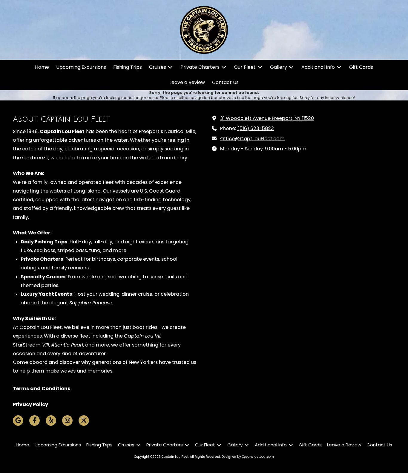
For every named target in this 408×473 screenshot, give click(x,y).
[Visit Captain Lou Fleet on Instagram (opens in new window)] (67, 420)
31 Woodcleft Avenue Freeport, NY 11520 (267, 118)
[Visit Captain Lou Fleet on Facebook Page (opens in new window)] (34, 420)
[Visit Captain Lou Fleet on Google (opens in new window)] (18, 420)
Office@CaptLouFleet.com (252, 138)
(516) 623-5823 (255, 128)
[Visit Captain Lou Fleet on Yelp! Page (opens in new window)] (51, 420)
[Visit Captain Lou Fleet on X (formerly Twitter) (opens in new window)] (84, 420)
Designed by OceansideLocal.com (248, 456)
